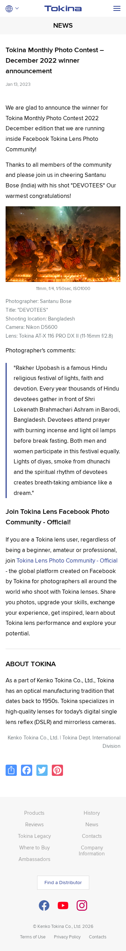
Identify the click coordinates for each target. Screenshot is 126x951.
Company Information (92, 851)
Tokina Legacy (34, 836)
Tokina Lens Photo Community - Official (67, 560)
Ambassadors (34, 859)
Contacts (92, 836)
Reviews (34, 824)
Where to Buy (34, 848)
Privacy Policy (67, 937)
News (91, 824)
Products (34, 813)
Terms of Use (33, 937)
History (92, 813)
